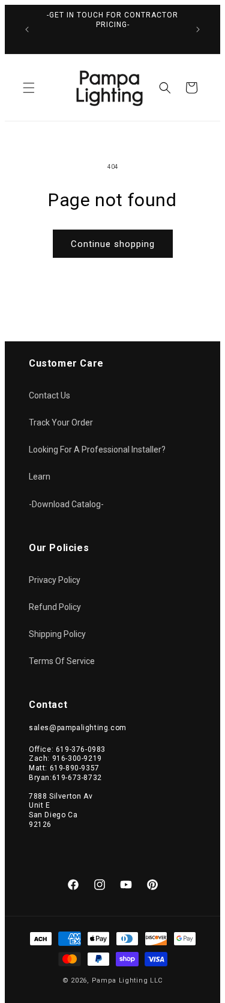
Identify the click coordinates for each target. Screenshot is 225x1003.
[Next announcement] (198, 29)
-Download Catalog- (66, 504)
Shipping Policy (57, 634)
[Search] (165, 88)
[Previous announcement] (27, 29)
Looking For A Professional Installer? (97, 449)
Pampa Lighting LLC (127, 980)
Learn (39, 476)
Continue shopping (113, 244)
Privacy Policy (54, 580)
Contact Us (49, 395)
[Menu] (29, 88)
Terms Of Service (62, 661)
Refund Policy (55, 607)
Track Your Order (61, 422)
